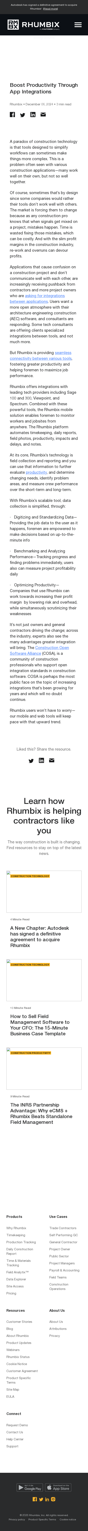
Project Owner (59, 1249)
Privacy (54, 1336)
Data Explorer (16, 1279)
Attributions (58, 1329)
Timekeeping (15, 1235)
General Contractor (63, 1242)
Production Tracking (21, 1242)
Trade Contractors (62, 1228)
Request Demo (17, 1425)
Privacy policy (17, 1519)
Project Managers (62, 1263)
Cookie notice (68, 1519)
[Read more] (50, 9)
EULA (10, 1397)
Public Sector (59, 1256)
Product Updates (18, 1343)
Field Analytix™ (17, 1272)
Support (12, 1446)
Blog (9, 1329)
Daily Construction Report (19, 1252)
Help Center (14, 1439)
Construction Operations (58, 1287)
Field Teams (58, 1277)
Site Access (15, 1286)
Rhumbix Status (18, 1357)
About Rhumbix (17, 1336)
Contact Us (14, 1432)
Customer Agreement (22, 1371)
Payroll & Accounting (64, 1270)
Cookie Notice (16, 1364)
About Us (56, 1322)
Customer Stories (19, 1322)
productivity (36, 473)
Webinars (13, 1350)
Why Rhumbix (16, 1228)
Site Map (12, 1390)
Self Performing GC (63, 1235)
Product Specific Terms (18, 1380)
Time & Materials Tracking (18, 1263)
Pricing (11, 1293)
